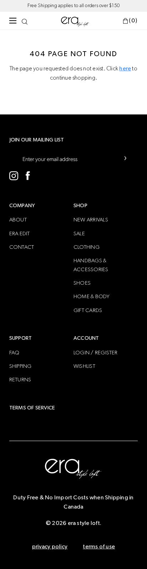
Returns (20, 379)
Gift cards (88, 310)
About (18, 219)
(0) (133, 20)
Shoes (82, 283)
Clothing (87, 247)
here (125, 68)
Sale (79, 233)
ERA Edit (19, 233)
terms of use (99, 546)
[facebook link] (28, 175)
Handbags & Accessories (91, 265)
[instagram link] (13, 175)
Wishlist (84, 366)
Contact (21, 247)
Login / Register (96, 352)
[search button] (24, 20)
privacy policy (49, 546)
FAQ (14, 352)
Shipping (20, 366)
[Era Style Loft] (75, 21)
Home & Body (92, 296)
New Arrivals (91, 219)
